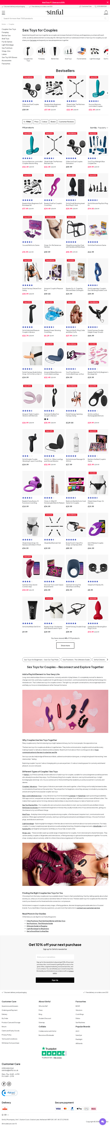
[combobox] (52, 18)
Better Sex (6, 35)
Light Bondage (8, 45)
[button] (107, 2)
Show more (65, 645)
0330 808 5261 (102, 6)
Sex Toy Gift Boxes (9, 57)
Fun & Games (7, 42)
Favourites (6, 63)
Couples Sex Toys (9, 29)
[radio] (23, 101)
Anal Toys (5, 38)
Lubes (4, 54)
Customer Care (87, 6)
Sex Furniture (7, 48)
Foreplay (5, 32)
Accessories (6, 60)
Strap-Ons (6, 51)
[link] (4, 24)
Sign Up (55, 980)
